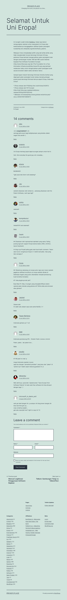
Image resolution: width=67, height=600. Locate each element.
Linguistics (9, 555)
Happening (10, 546)
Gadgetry (9, 541)
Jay (20, 184)
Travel (8, 579)
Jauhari (22, 297)
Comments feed (49, 523)
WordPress (9, 584)
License (28, 510)
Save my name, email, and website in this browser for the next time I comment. (33, 461)
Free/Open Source (12, 537)
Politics (8, 570)
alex (20, 124)
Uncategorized (11, 582)
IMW (20, 332)
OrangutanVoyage (31, 535)
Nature (8, 559)
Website (16, 452)
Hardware (9, 548)
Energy (8, 530)
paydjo (21, 352)
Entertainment (11, 532)
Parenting (9, 564)
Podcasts (9, 568)
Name (16, 444)
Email (37, 444)
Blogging (9, 523)
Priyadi (17, 109)
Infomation (10, 550)
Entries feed (48, 521)
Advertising (29, 505)
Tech (8, 577)
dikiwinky (22, 376)
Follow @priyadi (49, 505)
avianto (22, 144)
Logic (8, 557)
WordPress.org (49, 526)
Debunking (9, 526)
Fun (8, 539)
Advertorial (10, 519)
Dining (8, 528)
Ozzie (21, 263)
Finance (9, 535)
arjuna (21, 164)
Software (51, 107)
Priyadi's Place (33, 6)
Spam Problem (11, 575)
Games (8, 544)
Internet (9, 552)
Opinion (9, 561)
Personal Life (10, 566)
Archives (28, 508)
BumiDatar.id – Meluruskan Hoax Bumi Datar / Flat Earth (33, 521)
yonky (21, 202)
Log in (46, 519)
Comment (17, 427)
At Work (9, 521)
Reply (15, 139)
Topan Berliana (24, 316)
